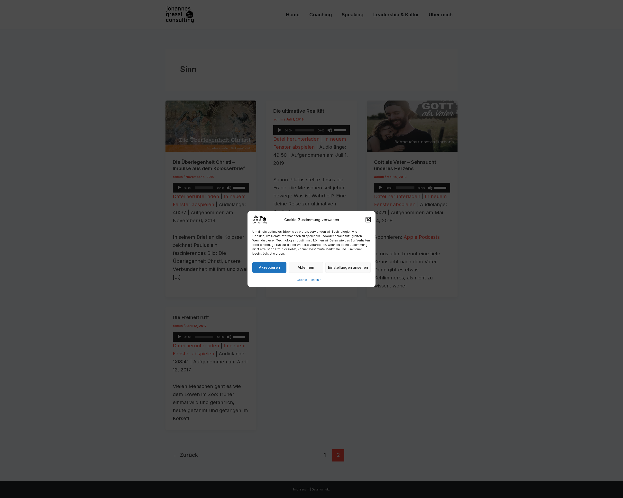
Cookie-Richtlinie (309, 280)
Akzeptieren (269, 267)
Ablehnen (306, 267)
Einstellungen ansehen (348, 267)
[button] (368, 219)
